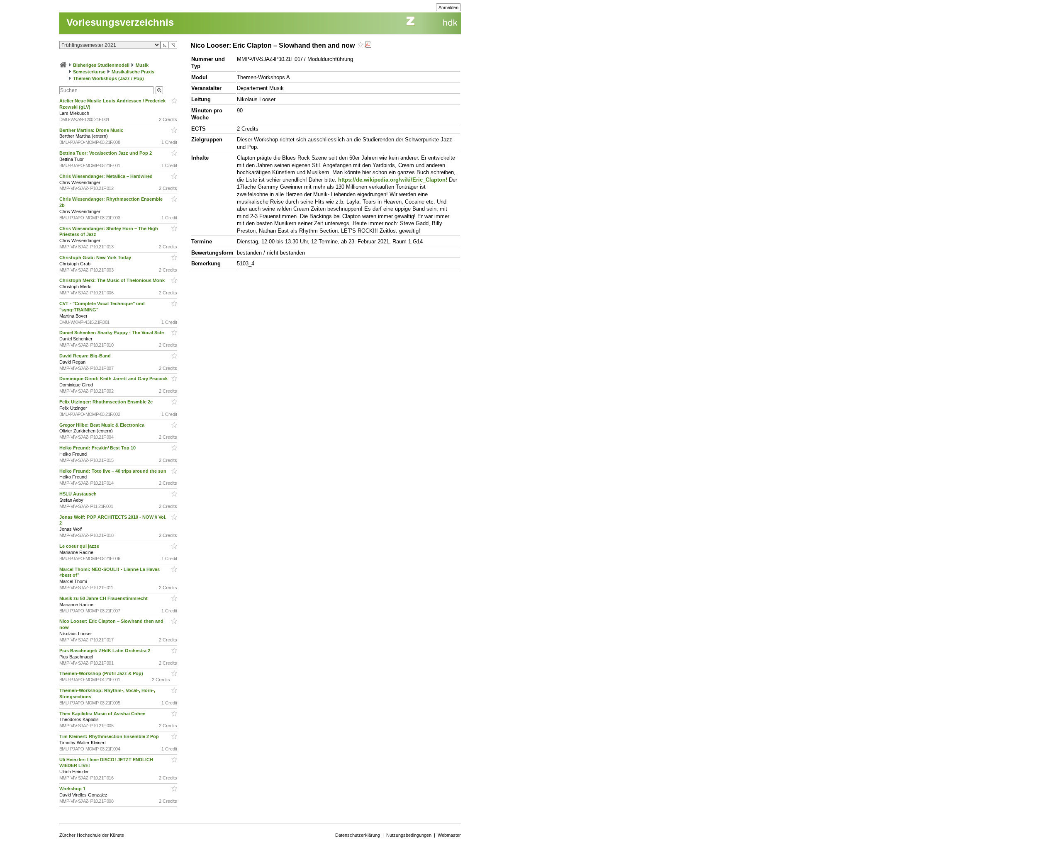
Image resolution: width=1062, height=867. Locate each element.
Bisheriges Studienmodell (101, 65)
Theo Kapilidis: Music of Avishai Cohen (103, 713)
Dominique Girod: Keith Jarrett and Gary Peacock (114, 378)
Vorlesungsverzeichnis (120, 22)
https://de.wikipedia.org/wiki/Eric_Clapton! (392, 180)
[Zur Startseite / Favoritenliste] (63, 65)
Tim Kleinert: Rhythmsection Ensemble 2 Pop (109, 736)
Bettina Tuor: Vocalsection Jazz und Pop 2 (106, 153)
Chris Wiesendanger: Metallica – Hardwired (106, 176)
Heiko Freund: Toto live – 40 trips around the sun (113, 471)
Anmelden (448, 7)
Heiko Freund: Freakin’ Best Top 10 (98, 447)
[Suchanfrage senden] (159, 90)
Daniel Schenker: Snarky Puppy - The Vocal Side (112, 332)
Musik (142, 65)
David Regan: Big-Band (85, 355)
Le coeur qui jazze (79, 546)
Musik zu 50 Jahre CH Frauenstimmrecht (104, 598)
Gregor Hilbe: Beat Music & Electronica (102, 425)
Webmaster (449, 835)
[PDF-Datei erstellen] (368, 45)
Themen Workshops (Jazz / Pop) (108, 78)
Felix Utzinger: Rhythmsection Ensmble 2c (106, 401)
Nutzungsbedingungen (408, 835)
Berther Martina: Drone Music (91, 130)
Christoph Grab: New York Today (95, 257)
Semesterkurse (89, 71)
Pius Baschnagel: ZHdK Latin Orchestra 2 (105, 650)
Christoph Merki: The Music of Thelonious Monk (112, 280)
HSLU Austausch (78, 493)
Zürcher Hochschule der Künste (91, 835)
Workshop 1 (73, 788)
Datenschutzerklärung (357, 835)
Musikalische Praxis (133, 71)
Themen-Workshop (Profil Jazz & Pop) (102, 673)
